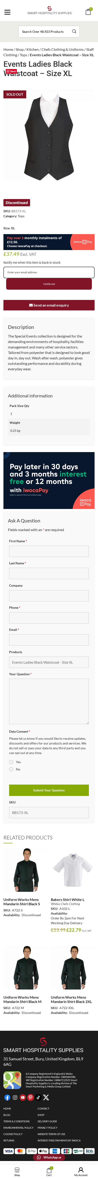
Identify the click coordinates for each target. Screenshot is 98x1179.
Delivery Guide (47, 1121)
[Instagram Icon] (15, 1097)
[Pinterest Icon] (30, 1097)
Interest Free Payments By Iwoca (59, 1140)
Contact (43, 1108)
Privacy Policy (47, 1127)
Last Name (17, 563)
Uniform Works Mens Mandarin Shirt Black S (21, 901)
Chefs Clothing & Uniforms (62, 49)
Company (16, 585)
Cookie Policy (13, 1134)
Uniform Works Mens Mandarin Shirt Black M (22, 999)
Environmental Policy (18, 1127)
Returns (8, 1140)
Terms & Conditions (16, 1121)
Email (14, 630)
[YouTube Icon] (23, 1097)
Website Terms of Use (51, 1134)
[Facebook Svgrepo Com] (7, 1097)
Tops (23, 55)
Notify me (49, 284)
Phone (14, 607)
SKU (12, 802)
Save (13, 71)
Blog (6, 1114)
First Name (18, 541)
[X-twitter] (46, 1097)
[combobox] (49, 32)
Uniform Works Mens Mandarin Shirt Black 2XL (71, 999)
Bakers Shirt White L (67, 899)
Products (15, 652)
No (18, 769)
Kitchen (32, 49)
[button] (55, 24)
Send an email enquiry (51, 305)
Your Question (20, 674)
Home (8, 49)
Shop (20, 49)
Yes (18, 762)
